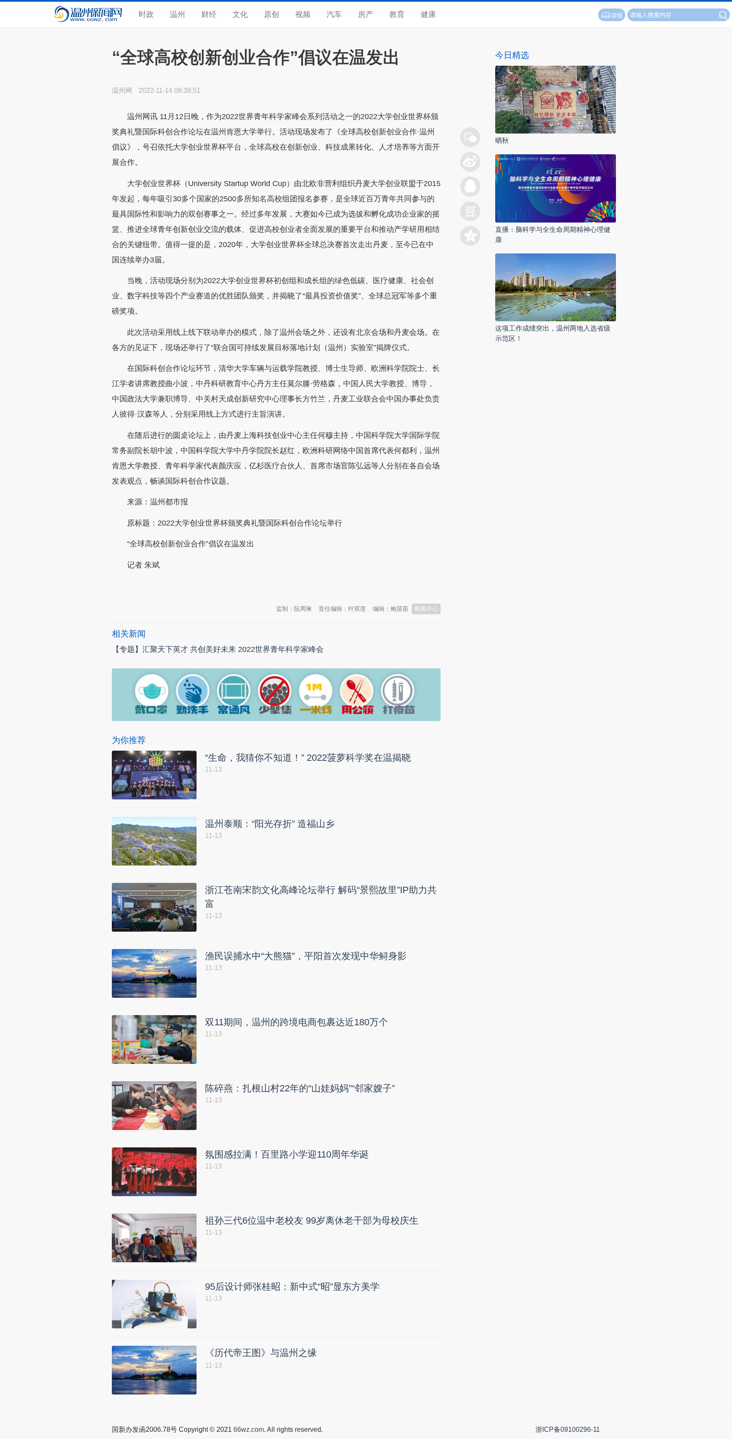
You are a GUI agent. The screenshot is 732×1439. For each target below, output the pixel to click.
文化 (240, 14)
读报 (617, 15)
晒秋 (502, 140)
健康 (428, 14)
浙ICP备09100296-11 (567, 1429)
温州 (177, 14)
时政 (146, 14)
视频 (303, 14)
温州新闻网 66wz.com (187, 586)
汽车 (334, 14)
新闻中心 (426, 608)
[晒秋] (555, 99)
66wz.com (248, 1429)
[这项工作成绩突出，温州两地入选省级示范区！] (555, 286)
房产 (365, 14)
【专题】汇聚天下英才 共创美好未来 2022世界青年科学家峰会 (218, 649)
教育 (397, 14)
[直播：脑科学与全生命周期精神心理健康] (555, 188)
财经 (208, 14)
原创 (271, 14)
